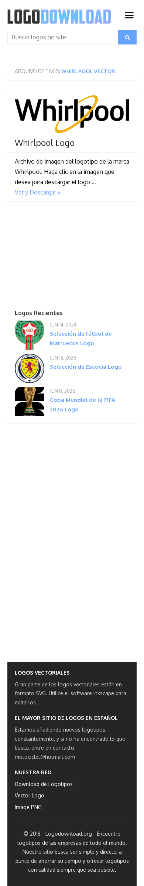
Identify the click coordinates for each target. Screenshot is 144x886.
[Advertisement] (62, 254)
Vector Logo (29, 795)
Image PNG (28, 807)
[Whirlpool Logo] (72, 114)
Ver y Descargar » (38, 192)
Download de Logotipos (44, 784)
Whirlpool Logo (45, 142)
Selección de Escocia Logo (86, 366)
